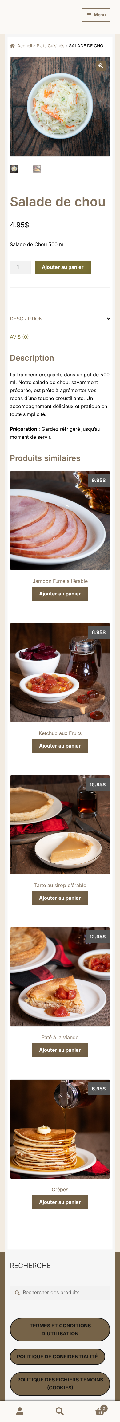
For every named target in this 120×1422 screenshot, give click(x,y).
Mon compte (20, 1411)
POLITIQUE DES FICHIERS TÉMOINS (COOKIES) (60, 1384)
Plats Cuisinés (50, 45)
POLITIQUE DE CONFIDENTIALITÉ (57, 1356)
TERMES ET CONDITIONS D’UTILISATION (60, 1329)
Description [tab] (26, 319)
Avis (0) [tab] (19, 337)
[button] (101, 66)
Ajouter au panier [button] (60, 594)
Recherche (60, 1411)
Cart (92, 1406)
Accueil (24, 45)
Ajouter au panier (63, 267)
